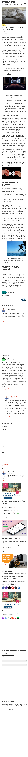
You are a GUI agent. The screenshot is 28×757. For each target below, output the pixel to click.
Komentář (4, 429)
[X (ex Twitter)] (15, 587)
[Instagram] (9, 587)
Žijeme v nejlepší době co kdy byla (13, 300)
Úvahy (4, 25)
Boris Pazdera (8, 2)
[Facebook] (3, 587)
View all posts (6, 321)
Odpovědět (6, 389)
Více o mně (6, 481)
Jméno (3, 446)
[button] (3, 618)
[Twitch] (6, 587)
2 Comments (5, 33)
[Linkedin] (19, 587)
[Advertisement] (14, 340)
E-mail (3, 452)
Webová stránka (5, 458)
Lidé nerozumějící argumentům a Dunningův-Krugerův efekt (11, 294)
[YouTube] (12, 587)
